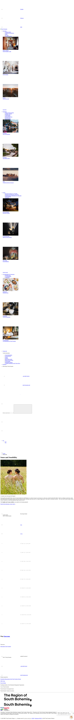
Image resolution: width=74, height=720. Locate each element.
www (21, 533)
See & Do (4, 109)
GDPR (33, 718)
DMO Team (2, 681)
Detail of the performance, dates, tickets (7, 504)
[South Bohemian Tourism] (17, 706)
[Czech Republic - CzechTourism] (4, 708)
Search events (5, 272)
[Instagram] (11, 430)
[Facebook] (11, 421)
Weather (21, 9)
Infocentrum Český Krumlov (5, 646)
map (21, 524)
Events (4, 453)
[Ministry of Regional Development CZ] (4, 710)
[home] (11, 452)
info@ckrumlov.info (26, 385)
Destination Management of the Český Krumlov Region (10, 679)
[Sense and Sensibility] (13, 494)
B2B (21, 27)
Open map (7, 636)
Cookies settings (27, 718)
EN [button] (3, 440)
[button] (5, 111)
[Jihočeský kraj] (17, 701)
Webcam (22, 18)
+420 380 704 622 (26, 376)
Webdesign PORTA (38, 718)
